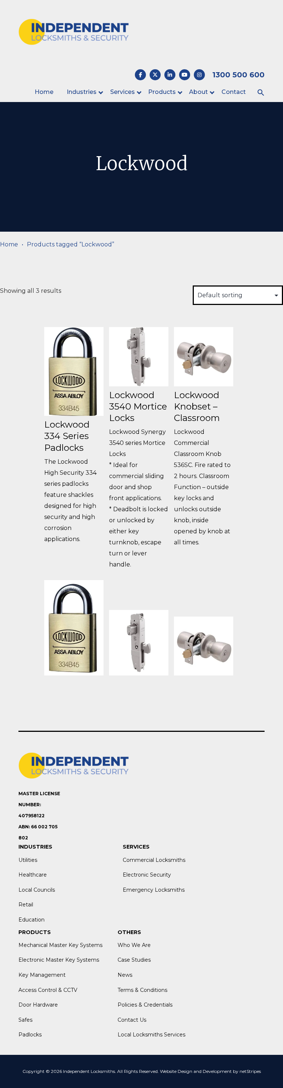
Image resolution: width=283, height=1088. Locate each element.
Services (122, 91)
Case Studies (134, 960)
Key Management (42, 975)
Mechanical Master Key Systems (60, 945)
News (125, 975)
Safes (25, 1020)
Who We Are (134, 945)
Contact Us (132, 1020)
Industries (82, 91)
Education (31, 919)
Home (44, 91)
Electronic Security (147, 874)
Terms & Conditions (142, 990)
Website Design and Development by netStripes (210, 1071)
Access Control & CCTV (47, 990)
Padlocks (30, 1034)
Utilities (27, 860)
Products (162, 91)
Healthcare (32, 874)
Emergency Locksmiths (154, 890)
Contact (233, 91)
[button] (260, 93)
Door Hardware (38, 1004)
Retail (25, 904)
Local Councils (36, 890)
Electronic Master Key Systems (58, 960)
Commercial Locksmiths (154, 860)
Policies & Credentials (145, 1004)
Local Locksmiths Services (151, 1034)
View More (74, 562)
